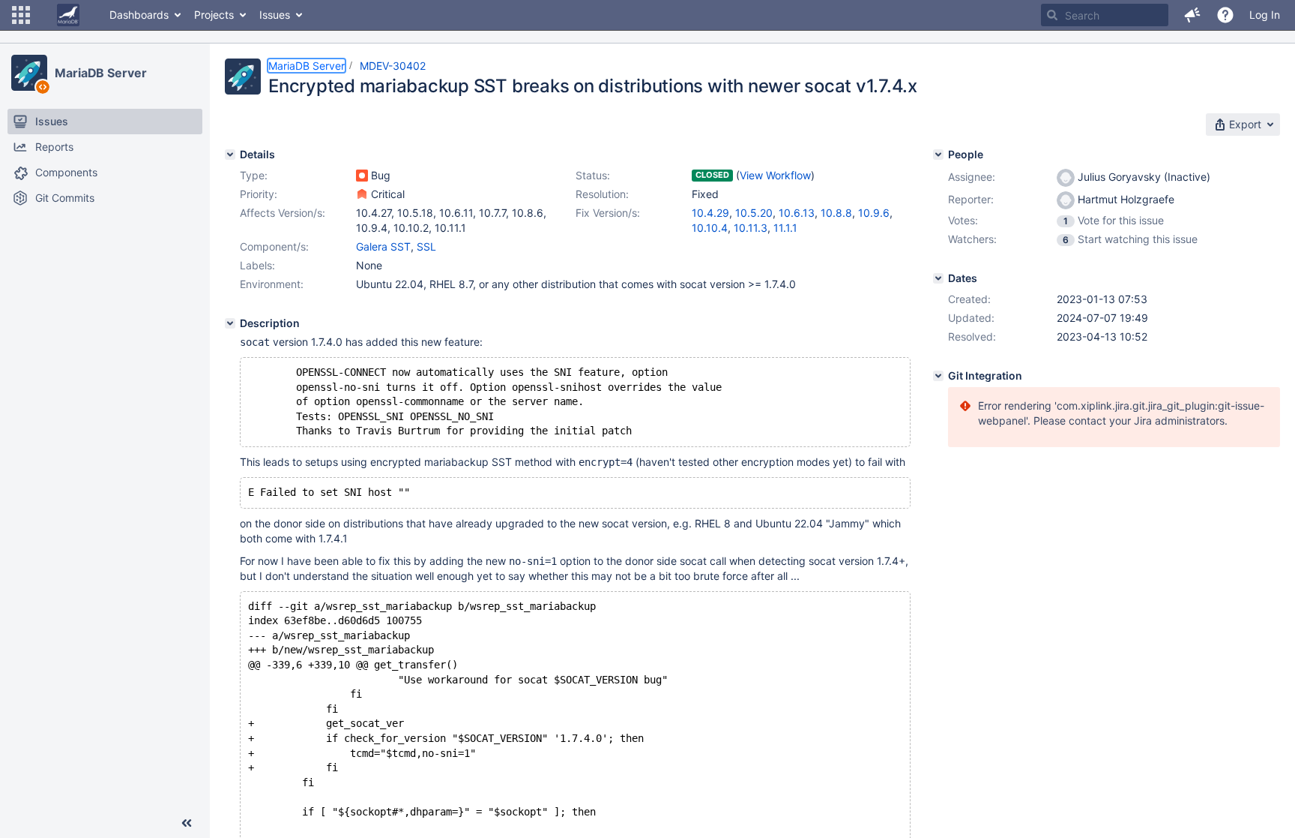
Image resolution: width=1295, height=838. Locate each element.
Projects (214, 14)
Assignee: (971, 176)
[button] (20, 15)
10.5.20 (754, 212)
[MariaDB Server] (29, 73)
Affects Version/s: (282, 212)
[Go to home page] (68, 15)
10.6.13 (797, 212)
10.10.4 (710, 227)
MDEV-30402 (393, 65)
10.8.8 (836, 212)
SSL (426, 246)
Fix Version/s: (608, 212)
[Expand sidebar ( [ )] (186, 823)
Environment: (272, 284)
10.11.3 (750, 227)
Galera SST (383, 246)
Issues (274, 14)
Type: (254, 175)
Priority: (258, 194)
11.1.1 (785, 227)
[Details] (230, 154)
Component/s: (274, 246)
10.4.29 (710, 212)
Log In (1264, 14)
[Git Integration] (938, 376)
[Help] (1225, 15)
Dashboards (139, 14)
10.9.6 (874, 212)
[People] (938, 154)
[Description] (230, 323)
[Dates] (938, 278)
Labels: (257, 265)
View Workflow (775, 175)
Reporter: (971, 199)
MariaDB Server (101, 72)
